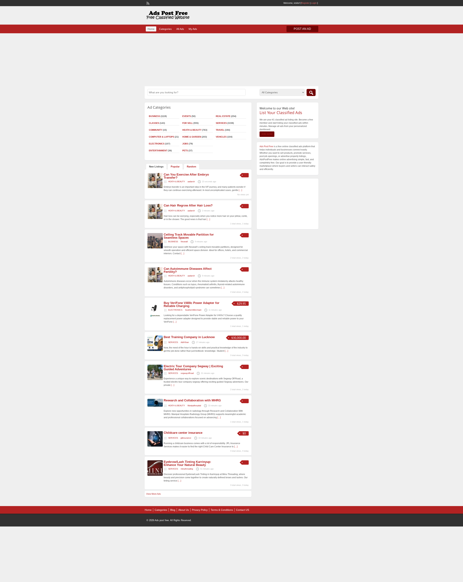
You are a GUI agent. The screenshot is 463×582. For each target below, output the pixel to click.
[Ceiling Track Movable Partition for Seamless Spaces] (155, 247)
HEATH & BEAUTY (191, 130)
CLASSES (154, 123)
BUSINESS (154, 116)
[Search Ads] (311, 92)
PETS (185, 150)
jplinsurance (186, 438)
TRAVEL (220, 130)
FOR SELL (187, 123)
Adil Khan (185, 342)
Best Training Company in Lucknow (189, 337)
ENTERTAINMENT (158, 150)
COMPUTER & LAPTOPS (161, 137)
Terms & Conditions (222, 509)
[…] (240, 190)
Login (314, 3)
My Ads (193, 28)
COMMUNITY (155, 130)
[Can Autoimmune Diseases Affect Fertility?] (155, 282)
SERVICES (221, 123)
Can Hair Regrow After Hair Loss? (188, 205)
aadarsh (191, 181)
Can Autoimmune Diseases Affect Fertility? (188, 270)
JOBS (185, 143)
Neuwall (184, 241)
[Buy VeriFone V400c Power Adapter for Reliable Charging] (155, 316)
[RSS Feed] (147, 2)
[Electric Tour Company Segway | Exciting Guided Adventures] (155, 379)
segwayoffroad (187, 373)
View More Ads (153, 494)
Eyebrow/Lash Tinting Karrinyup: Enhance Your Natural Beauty (187, 463)
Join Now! (267, 134)
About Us (183, 509)
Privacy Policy (200, 509)
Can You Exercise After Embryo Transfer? (186, 176)
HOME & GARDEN (191, 137)
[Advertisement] (231, 59)
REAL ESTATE (223, 116)
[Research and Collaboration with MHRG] (155, 406)
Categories (165, 28)
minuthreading (187, 469)
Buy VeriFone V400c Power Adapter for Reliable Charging (191, 304)
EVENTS (186, 116)
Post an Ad (302, 28)
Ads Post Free (266, 146)
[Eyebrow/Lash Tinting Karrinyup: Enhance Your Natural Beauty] (155, 475)
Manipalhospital (194, 405)
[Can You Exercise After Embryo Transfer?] (155, 187)
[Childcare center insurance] (155, 446)
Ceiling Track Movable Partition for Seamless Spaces (189, 236)
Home (151, 28)
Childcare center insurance (183, 432)
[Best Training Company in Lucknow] (155, 350)
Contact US (242, 509)
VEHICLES (221, 137)
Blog (172, 509)
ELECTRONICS (156, 143)
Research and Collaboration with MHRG (192, 400)
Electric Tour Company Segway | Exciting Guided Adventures (193, 367)
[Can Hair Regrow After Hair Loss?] (155, 218)
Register (305, 3)
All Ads (180, 28)
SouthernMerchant (193, 310)
